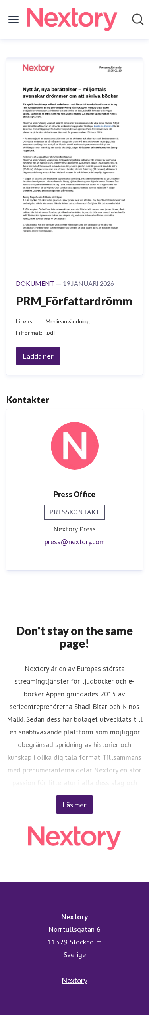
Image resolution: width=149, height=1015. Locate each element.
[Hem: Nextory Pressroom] (72, 19)
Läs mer (74, 804)
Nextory (74, 980)
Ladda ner (38, 356)
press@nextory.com (75, 541)
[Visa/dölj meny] (13, 19)
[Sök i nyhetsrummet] (138, 19)
